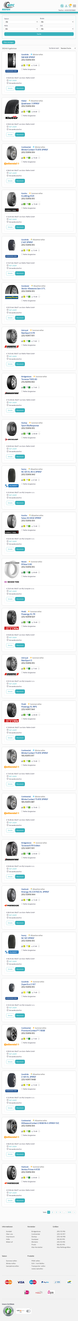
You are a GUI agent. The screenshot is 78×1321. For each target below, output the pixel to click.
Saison (6, 19)
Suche (39, 34)
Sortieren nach (54, 48)
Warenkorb (20, 88)
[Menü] (30, 1309)
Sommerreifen (11, 1261)
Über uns (9, 1234)
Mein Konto (66, 6)
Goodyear (34, 1239)
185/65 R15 (61, 1244)
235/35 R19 (61, 1242)
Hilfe (8, 1239)
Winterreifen (11, 1263)
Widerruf (9, 1242)
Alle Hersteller (37, 1247)
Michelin (34, 1242)
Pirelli (33, 1244)
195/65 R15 (61, 1239)
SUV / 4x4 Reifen (37, 1263)
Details (10, 88)
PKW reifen (35, 1261)
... (64, 1212)
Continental (35, 1234)
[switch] (28, 1311)
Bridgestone (36, 1231)
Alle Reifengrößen (63, 1247)
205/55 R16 (61, 1231)
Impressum (10, 1237)
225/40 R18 (61, 1237)
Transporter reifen (38, 1266)
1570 (69, 1212)
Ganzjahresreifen (12, 1266)
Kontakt (9, 1231)
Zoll (41, 26)
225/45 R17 (61, 1234)
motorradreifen (37, 1269)
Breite (42, 18)
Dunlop (34, 1237)
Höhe (6, 26)
